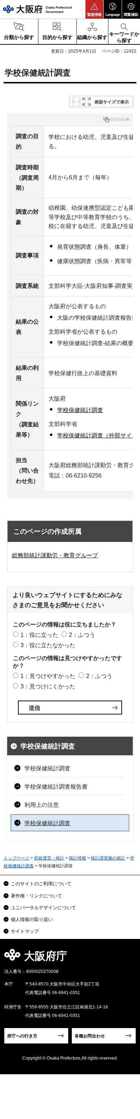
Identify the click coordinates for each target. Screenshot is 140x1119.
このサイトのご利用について (41, 883)
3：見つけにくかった (47, 686)
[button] (94, 9)
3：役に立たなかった (47, 645)
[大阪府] (37, 9)
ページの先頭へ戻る (126, 958)
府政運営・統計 (49, 858)
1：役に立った (39, 635)
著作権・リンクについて (36, 895)
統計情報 (77, 858)
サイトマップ (25, 931)
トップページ (16, 858)
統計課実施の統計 (108, 858)
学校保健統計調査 (80, 410)
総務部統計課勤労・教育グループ (55, 555)
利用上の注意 (41, 805)
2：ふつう (82, 635)
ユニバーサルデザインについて (43, 907)
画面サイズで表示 (111, 102)
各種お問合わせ (90, 1035)
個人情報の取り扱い (32, 919)
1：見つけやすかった (47, 676)
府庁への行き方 (22, 1035)
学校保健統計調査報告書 (56, 787)
